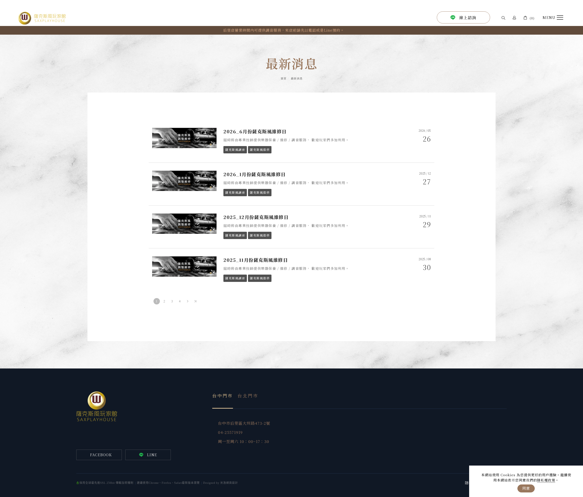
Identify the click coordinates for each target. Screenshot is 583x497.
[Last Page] (195, 301)
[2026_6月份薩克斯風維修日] (184, 137)
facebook (101, 454)
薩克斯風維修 (260, 149)
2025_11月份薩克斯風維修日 (255, 260)
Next (160, 32)
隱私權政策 (546, 480)
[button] (503, 18)
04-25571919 (230, 432)
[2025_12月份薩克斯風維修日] (184, 223)
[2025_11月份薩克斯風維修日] (184, 265)
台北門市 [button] (248, 395)
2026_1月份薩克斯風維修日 (254, 174)
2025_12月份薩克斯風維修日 (256, 217)
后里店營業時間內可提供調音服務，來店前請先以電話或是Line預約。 (283, 30)
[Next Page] (187, 301)
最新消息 (297, 78)
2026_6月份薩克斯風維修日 (255, 131)
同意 (526, 488)
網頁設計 (232, 482)
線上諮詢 (467, 17)
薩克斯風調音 (235, 149)
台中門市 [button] (222, 395)
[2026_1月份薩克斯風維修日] (184, 180)
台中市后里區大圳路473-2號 (244, 423)
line (152, 454)
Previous (160, 28)
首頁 (283, 78)
